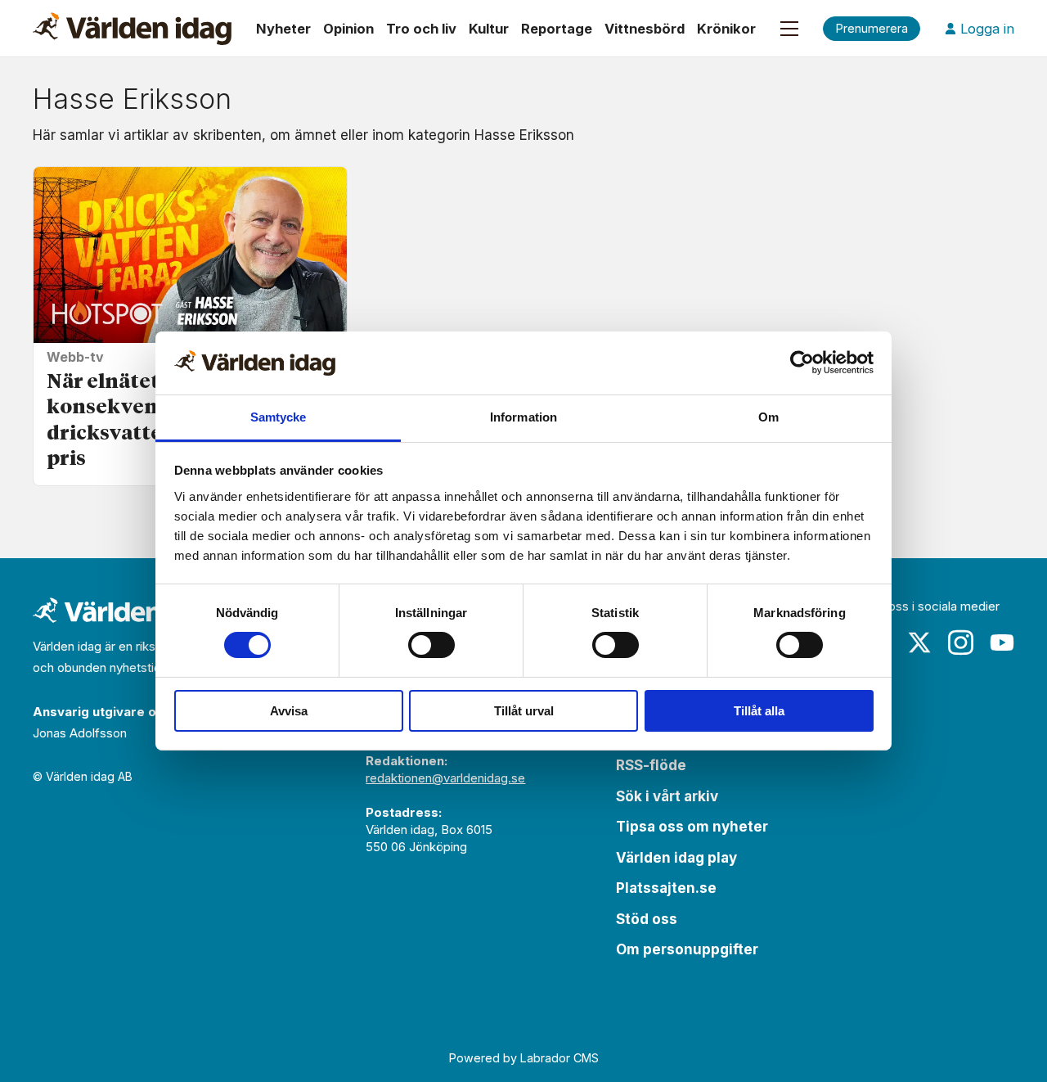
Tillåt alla (759, 711)
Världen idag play (676, 858)
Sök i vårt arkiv (667, 796)
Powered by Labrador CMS (524, 1058)
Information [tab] (523, 417)
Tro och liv (421, 28)
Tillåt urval (524, 711)
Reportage (556, 28)
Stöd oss (646, 919)
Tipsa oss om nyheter (692, 826)
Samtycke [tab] (278, 417)
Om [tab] (768, 417)
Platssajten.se (666, 888)
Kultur (489, 28)
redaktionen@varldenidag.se (445, 778)
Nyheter (283, 28)
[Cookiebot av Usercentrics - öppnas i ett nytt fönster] (802, 362)
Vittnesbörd (644, 28)
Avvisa (289, 711)
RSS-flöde (651, 765)
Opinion (348, 28)
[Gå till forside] (132, 28)
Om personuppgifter (687, 949)
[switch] (431, 645)
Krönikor (726, 28)
